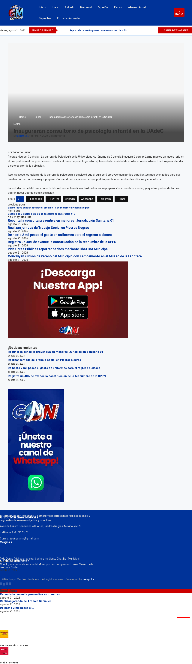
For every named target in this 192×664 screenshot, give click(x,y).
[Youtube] (155, 30)
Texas (118, 7)
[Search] (190, 12)
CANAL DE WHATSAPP (175, 30)
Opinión (103, 7)
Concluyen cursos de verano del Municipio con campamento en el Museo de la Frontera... (76, 256)
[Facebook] (142, 30)
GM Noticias (22, 136)
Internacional (137, 7)
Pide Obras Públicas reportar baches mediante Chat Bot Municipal (58, 249)
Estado (69, 7)
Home (22, 117)
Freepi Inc (89, 579)
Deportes (45, 18)
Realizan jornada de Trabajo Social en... (27, 601)
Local (55, 7)
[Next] (66, 30)
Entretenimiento (68, 18)
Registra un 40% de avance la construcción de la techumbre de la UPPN (62, 242)
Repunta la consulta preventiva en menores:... (31, 594)
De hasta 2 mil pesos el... (17, 608)
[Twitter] (146, 30)
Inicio (42, 7)
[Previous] (61, 30)
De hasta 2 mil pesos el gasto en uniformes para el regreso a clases (60, 235)
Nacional (86, 7)
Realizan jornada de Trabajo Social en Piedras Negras (48, 228)
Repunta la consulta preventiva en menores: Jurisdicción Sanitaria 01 (107, 30)
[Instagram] (150, 30)
